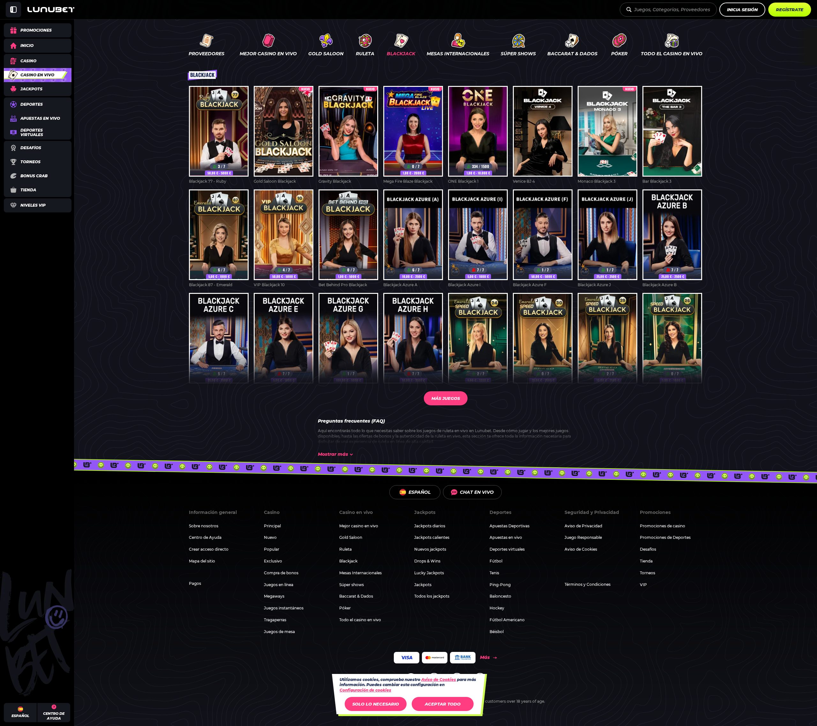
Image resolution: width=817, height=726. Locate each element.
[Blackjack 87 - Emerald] (219, 238)
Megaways (274, 596)
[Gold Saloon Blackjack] (283, 135)
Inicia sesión (742, 9)
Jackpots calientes (431, 537)
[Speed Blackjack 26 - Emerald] (672, 342)
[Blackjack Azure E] (283, 342)
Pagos (195, 583)
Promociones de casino (662, 525)
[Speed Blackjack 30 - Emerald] (543, 342)
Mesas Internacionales (360, 572)
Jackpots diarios (429, 525)
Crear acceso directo (209, 549)
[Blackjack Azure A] (413, 238)
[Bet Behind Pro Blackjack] (348, 238)
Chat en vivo (477, 492)
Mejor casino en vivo (358, 525)
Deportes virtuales (507, 549)
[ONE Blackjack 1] (478, 135)
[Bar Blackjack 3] (672, 135)
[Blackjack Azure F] (543, 238)
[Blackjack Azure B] (672, 238)
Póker (345, 608)
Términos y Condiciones (588, 584)
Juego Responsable (583, 537)
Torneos (647, 572)
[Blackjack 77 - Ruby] (219, 135)
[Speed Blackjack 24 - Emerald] (478, 342)
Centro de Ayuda (205, 537)
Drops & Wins (427, 561)
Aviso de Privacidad (583, 525)
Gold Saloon (350, 537)
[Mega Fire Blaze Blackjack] (413, 135)
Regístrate (789, 9)
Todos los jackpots (431, 596)
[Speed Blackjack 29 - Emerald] (607, 342)
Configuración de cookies (365, 690)
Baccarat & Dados (356, 596)
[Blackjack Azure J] (607, 238)
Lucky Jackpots (429, 572)
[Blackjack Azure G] (348, 342)
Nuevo (270, 537)
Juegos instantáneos (284, 608)
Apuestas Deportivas (509, 525)
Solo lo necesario (375, 704)
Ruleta (345, 549)
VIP (643, 584)
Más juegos (445, 398)
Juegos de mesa (279, 631)
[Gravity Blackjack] (348, 135)
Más (485, 657)
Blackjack (348, 561)
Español (419, 492)
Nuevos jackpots (430, 549)
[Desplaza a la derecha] (807, 45)
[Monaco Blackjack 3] (607, 135)
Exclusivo (273, 561)
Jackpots (422, 584)
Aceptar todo (443, 704)
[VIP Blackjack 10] (283, 238)
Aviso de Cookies (581, 549)
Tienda (646, 561)
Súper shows (351, 584)
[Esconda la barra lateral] (13, 9)
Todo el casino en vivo (360, 619)
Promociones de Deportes (665, 537)
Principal (272, 525)
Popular (271, 549)
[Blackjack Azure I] (478, 238)
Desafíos (648, 549)
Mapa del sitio (202, 561)
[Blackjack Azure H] (413, 342)
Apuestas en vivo (506, 537)
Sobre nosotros (203, 525)
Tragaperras (275, 619)
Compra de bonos (281, 572)
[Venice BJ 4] (543, 135)
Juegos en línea (278, 584)
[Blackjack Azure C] (219, 342)
